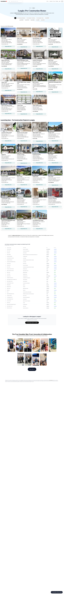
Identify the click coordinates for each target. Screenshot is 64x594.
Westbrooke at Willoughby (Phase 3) (11, 304)
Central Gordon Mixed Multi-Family (11, 261)
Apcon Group (24, 295)
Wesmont (24, 290)
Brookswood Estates (9, 256)
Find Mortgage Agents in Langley (32, 322)
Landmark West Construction (26, 277)
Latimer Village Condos (10, 281)
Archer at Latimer (9, 249)
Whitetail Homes (25, 274)
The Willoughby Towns (9, 297)
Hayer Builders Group (25, 270)
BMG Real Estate (25, 272)
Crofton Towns (9, 263)
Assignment (51, 1)
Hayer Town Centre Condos (10, 270)
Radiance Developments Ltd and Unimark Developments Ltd (30, 254)
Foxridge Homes (25, 256)
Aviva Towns (8, 252)
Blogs (54, 1)
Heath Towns (8, 272)
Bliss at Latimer (9, 254)
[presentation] (15, 1)
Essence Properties (25, 265)
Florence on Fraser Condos (10, 268)
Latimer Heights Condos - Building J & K (12, 279)
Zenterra (24, 286)
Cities (47, 1)
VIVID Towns (8, 302)
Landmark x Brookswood (10, 277)
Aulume (24, 302)
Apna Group (24, 306)
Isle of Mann (24, 258)
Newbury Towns (9, 286)
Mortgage (57, 1)
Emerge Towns (9, 265)
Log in (62, 1)
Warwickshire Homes (25, 288)
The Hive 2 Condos (9, 295)
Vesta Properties (25, 279)
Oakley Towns (8, 288)
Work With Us (32, 369)
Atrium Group (24, 263)
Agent (59, 1)
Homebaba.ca (51, 380)
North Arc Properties (25, 249)
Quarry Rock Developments (26, 297)
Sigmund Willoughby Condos (10, 293)
